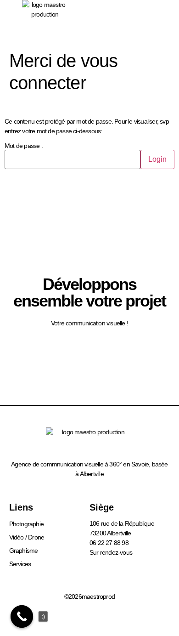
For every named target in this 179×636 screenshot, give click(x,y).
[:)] (22, 616)
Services (20, 564)
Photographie (26, 524)
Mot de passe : (24, 145)
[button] (154, 23)
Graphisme (23, 550)
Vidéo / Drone (27, 537)
